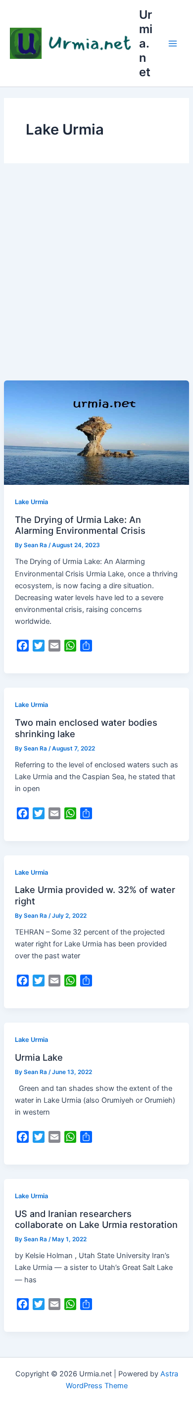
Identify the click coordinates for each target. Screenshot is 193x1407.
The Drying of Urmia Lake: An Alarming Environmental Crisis (80, 525)
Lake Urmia (31, 502)
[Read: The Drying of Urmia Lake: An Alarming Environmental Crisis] (96, 432)
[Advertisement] (96, 279)
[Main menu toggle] (172, 43)
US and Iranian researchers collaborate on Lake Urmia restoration (96, 1219)
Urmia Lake (39, 1057)
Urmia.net (145, 43)
